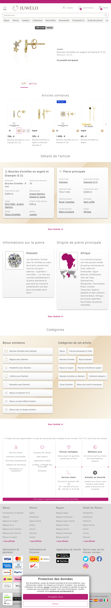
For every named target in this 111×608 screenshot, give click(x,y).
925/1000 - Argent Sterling (14, 206)
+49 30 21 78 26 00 (70, 489)
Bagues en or (8, 525)
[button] (5, 8)
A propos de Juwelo (42, 452)
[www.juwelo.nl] (91, 600)
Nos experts (42, 456)
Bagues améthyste (64, 517)
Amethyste (34, 517)
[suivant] (105, 124)
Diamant (63, 182)
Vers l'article (54, 229)
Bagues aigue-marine (65, 521)
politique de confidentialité (60, 591)
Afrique (87, 211)
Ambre (32, 525)
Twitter (85, 559)
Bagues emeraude (64, 533)
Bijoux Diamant (85, 359)
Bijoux (6, 20)
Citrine (32, 529)
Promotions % (78, 20)
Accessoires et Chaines (13, 513)
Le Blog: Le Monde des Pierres (42, 466)
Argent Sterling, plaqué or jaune (37, 195)
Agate (32, 513)
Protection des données (21, 596)
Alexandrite (88, 513)
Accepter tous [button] (55, 596)
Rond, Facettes (66, 202)
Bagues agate (62, 513)
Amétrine (87, 521)
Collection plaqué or (97, 376)
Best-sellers (51, 20)
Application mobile (42, 461)
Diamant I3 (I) (91, 182)
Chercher (106, 15)
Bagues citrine (62, 529)
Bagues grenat (62, 537)
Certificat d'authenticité (15, 461)
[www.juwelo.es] (96, 600)
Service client (69, 477)
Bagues (6, 517)
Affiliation (42, 471)
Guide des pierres (95, 20)
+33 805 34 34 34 (70, 486)
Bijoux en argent (67, 368)
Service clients (15, 452)
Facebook (99, 559)
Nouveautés (64, 20)
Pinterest (92, 559)
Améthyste (87, 517)
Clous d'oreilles (13, 214)
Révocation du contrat (14, 599)
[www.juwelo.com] (101, 600)
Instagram (85, 566)
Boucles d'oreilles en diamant (72, 376)
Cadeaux (25, 20)
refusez (47, 587)
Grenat (32, 537)
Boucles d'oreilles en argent (89, 368)
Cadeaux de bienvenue (16, 465)
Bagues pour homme (12, 533)
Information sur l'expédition (16, 470)
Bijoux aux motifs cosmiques (89, 384)
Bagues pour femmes (12, 529)
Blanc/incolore (66, 211)
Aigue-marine (35, 521)
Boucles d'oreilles (67, 359)
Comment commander (16, 456)
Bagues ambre (62, 525)
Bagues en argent (10, 521)
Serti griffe (89, 202)
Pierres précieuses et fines (80, 351)
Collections (37, 20)
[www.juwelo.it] (106, 600)
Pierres (16, 20)
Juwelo (33, 214)
